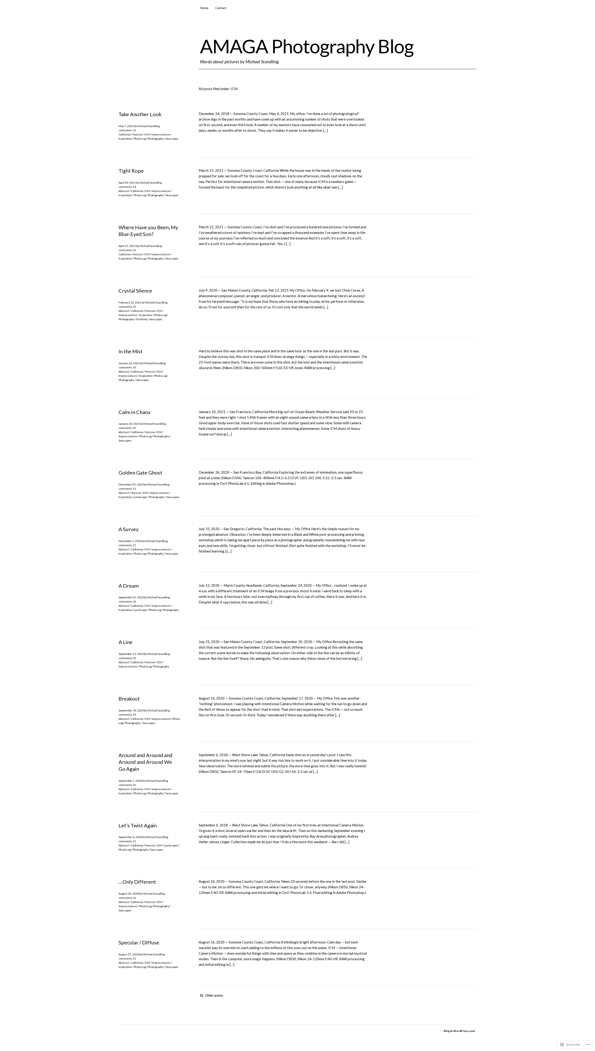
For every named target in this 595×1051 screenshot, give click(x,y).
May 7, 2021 (126, 126)
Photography (156, 138)
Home (204, 8)
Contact (220, 8)
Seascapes (171, 138)
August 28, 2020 (129, 893)
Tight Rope (131, 171)
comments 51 (127, 545)
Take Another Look (140, 114)
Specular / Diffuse (139, 942)
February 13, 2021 (130, 302)
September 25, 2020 (131, 597)
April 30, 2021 (127, 182)
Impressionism (161, 134)
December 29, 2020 (131, 484)
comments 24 (127, 187)
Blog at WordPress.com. (459, 1031)
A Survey (129, 529)
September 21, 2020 (131, 654)
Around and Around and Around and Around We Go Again (145, 762)
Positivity (142, 319)
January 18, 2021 (129, 423)
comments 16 (127, 897)
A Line (125, 642)
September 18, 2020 (131, 710)
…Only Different (137, 882)
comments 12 (127, 130)
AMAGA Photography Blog (306, 46)
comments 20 (127, 658)
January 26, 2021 (129, 363)
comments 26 (127, 601)
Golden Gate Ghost (140, 472)
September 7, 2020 (130, 780)
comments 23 (127, 785)
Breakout (129, 698)
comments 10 (127, 367)
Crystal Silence (135, 290)
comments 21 (127, 488)
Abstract (124, 191)
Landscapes (171, 845)
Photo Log (140, 138)
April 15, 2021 (127, 246)
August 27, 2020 (129, 954)
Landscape (140, 497)
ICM (147, 134)
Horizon (137, 134)
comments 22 (127, 250)
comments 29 (127, 714)
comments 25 (127, 306)
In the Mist (130, 351)
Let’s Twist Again (138, 825)
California (125, 134)
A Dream (129, 586)
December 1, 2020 (130, 541)
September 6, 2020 (130, 837)
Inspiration (125, 138)
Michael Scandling (148, 126)
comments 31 (127, 841)
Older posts (214, 995)
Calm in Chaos (134, 412)
